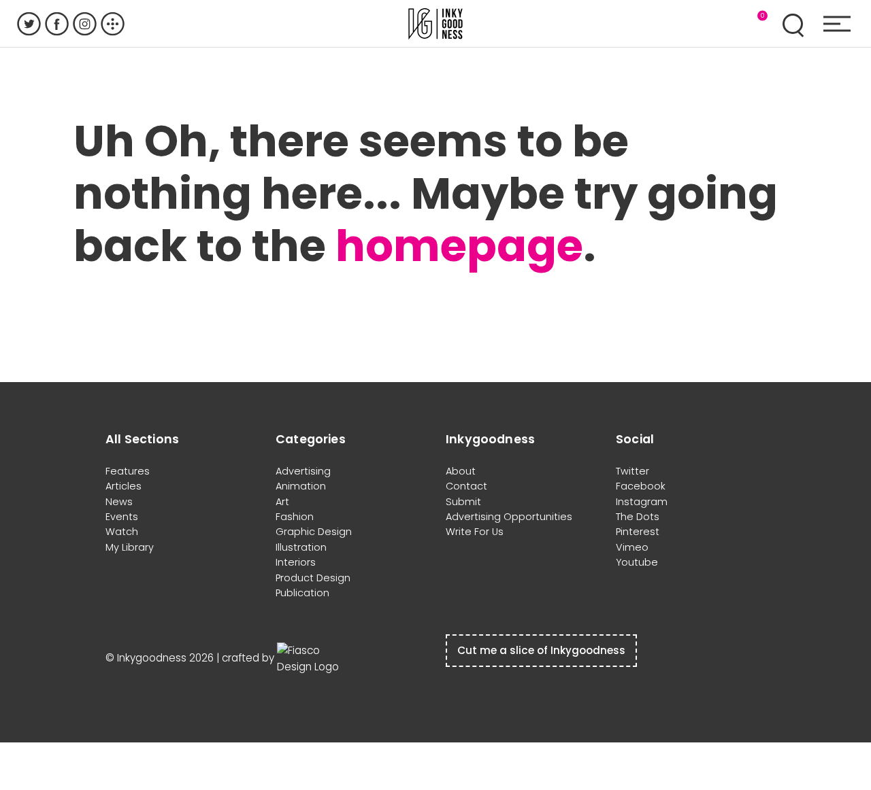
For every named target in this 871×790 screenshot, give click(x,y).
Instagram (642, 502)
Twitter (632, 471)
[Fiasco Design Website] (311, 658)
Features (127, 471)
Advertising (303, 471)
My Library (129, 547)
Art (282, 502)
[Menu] (837, 24)
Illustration (301, 547)
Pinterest (637, 531)
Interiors (296, 562)
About (461, 471)
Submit (463, 502)
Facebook (640, 486)
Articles (123, 486)
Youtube (637, 562)
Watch (121, 531)
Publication (302, 593)
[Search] (793, 24)
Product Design (313, 578)
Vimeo (632, 547)
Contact (466, 486)
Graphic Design (314, 531)
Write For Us (475, 531)
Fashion (295, 516)
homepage (459, 246)
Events (121, 516)
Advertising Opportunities (509, 516)
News (119, 502)
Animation (301, 486)
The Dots (637, 516)
